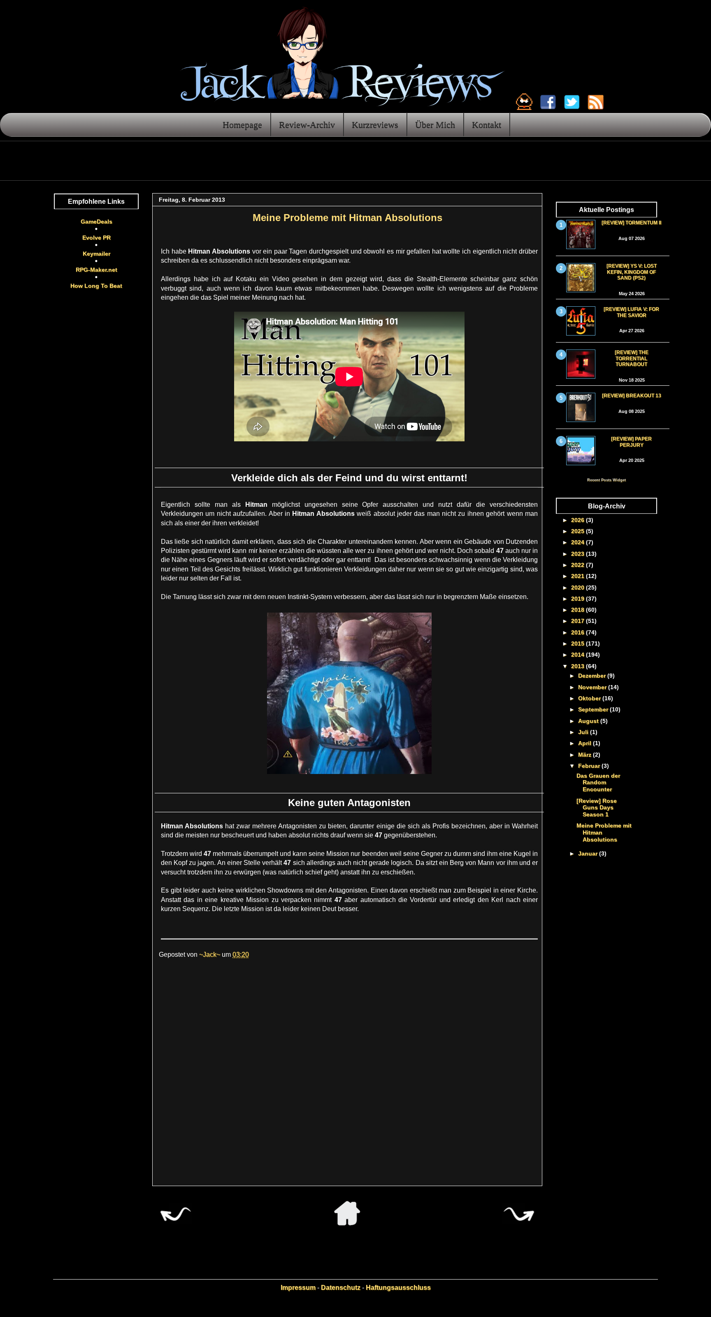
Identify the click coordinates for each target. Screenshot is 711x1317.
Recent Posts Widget (606, 480)
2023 (578, 553)
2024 (578, 542)
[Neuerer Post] (175, 1223)
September (594, 709)
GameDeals (96, 221)
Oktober (590, 698)
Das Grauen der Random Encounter (598, 782)
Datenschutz (340, 1287)
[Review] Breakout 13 (631, 396)
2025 (578, 531)
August (589, 721)
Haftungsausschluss (398, 1287)
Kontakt (486, 124)
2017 (578, 621)
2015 (578, 643)
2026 (578, 520)
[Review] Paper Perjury (631, 442)
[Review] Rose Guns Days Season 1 (596, 807)
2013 (578, 666)
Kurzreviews (375, 124)
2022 (578, 565)
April (585, 743)
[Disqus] (347, 1076)
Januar (588, 853)
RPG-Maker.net (96, 269)
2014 (578, 654)
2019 (578, 598)
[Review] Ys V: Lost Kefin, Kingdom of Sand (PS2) (631, 272)
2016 (578, 632)
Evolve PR (96, 237)
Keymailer (96, 253)
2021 (578, 576)
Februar (590, 765)
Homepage (242, 124)
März (585, 754)
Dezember (592, 675)
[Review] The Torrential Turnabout (631, 358)
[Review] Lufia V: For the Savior (631, 312)
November (593, 687)
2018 (578, 609)
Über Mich (435, 124)
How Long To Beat (96, 285)
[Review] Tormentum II (631, 223)
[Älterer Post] (519, 1223)
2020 (578, 587)
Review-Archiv (307, 124)
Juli (584, 732)
